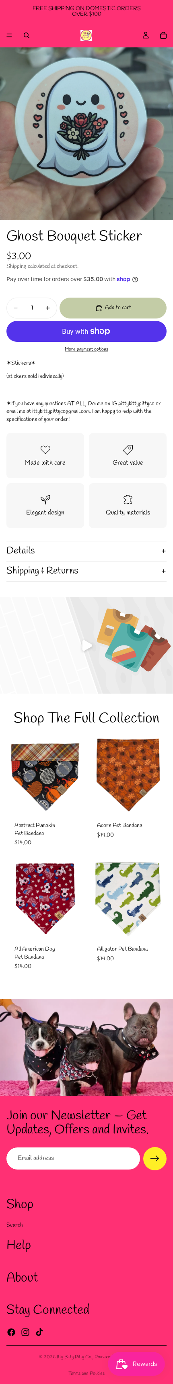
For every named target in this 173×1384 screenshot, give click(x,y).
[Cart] (163, 35)
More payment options (86, 349)
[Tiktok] (39, 1332)
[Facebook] (11, 1332)
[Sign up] (155, 1158)
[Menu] (9, 35)
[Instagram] (25, 1332)
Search (14, 1225)
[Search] (26, 35)
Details (20, 551)
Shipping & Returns (42, 571)
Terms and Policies (86, 1373)
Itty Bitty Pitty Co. (75, 1357)
